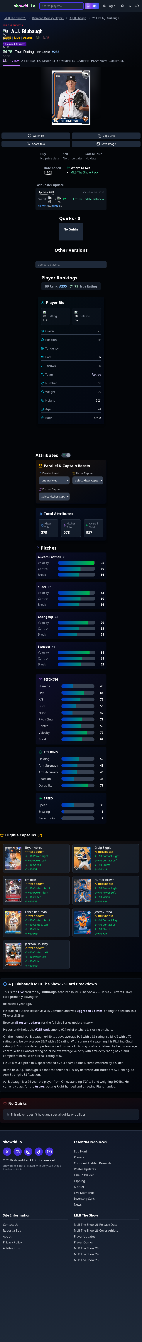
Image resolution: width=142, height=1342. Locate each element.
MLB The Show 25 (15, 18)
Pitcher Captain (51, 489)
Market (49, 60)
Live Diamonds (84, 1193)
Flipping (79, 1181)
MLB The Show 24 (86, 1254)
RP (38, 38)
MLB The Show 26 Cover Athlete (96, 1231)
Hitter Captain (85, 473)
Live (17, 38)
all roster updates (27, 1023)
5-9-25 (48, 172)
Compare (116, 60)
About (7, 1236)
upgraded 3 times (89, 1011)
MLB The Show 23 (86, 1260)
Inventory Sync (84, 1199)
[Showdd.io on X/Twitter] (129, 6)
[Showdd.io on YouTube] (49, 1151)
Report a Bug (12, 1231)
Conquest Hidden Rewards (92, 1163)
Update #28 (46, 192)
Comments (66, 60)
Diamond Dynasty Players (48, 18)
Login (111, 6)
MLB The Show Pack (84, 172)
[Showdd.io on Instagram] (28, 1151)
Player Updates (84, 1236)
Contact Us (10, 1225)
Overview (11, 60)
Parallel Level (50, 473)
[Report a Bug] (122, 6)
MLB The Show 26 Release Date (95, 1225)
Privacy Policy (12, 1242)
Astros (28, 38)
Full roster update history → (87, 199)
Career (83, 60)
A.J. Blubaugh (78, 18)
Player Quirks (83, 1242)
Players (79, 1157)
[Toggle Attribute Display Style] (66, 455)
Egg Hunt (80, 1151)
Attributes (31, 60)
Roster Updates (85, 1169)
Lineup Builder (84, 1175)
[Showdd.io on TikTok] (39, 1151)
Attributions (11, 1248)
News (78, 1204)
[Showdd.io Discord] (137, 6)
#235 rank (42, 1030)
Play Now (99, 60)
